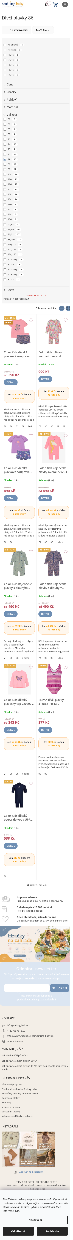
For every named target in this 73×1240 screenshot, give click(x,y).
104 (12, 174)
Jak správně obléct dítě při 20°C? (19, 1061)
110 (12, 179)
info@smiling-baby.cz (18, 1025)
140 (12, 204)
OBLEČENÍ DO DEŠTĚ (46, 1182)
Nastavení (35, 1220)
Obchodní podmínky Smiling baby (19, 1089)
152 (12, 209)
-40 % (13, 65)
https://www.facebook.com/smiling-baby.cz (30, 1036)
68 (11, 134)
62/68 (13, 224)
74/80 (13, 229)
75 (11, 149)
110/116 (14, 244)
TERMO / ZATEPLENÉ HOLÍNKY (50, 1185)
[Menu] (65, 4)
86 (12, 159)
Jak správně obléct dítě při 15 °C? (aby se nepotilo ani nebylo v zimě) (35, 1067)
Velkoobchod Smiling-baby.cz (17, 1116)
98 (12, 169)
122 (12, 189)
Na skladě (15, 45)
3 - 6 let (14, 264)
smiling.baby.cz (15, 1041)
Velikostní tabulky (11, 1111)
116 (12, 184)
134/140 (14, 254)
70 (11, 139)
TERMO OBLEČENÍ (24, 1182)
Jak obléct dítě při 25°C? (15, 1055)
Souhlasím (52, 1231)
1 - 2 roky (15, 259)
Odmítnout (18, 1231)
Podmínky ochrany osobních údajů (20, 1093)
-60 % (13, 55)
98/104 (14, 239)
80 (12, 154)
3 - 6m (13, 279)
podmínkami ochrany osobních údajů (36, 999)
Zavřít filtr (41, 30)
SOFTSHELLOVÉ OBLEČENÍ (20, 1185)
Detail (11, 382)
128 (12, 194)
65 (11, 129)
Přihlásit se (60, 988)
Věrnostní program (12, 1084)
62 (11, 124)
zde (17, 1211)
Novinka (14, 50)
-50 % (13, 60)
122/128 (14, 249)
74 (12, 144)
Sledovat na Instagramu (31, 1172)
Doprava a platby (11, 1098)
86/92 (13, 234)
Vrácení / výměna (11, 1107)
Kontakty (6, 1102)
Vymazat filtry (35, 295)
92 (12, 164)
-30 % (13, 75)
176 (12, 219)
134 (12, 199)
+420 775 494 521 (16, 1031)
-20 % (13, 70)
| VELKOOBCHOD (37, 1189)
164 (12, 214)
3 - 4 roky (15, 269)
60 (11, 119)
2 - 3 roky (15, 274)
